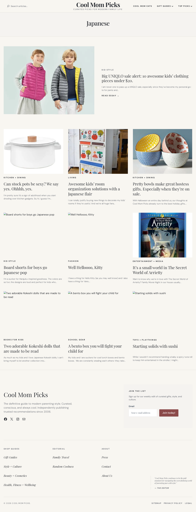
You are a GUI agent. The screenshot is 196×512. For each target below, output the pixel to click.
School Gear (76, 340)
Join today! (168, 412)
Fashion (73, 261)
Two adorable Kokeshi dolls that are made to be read (32, 349)
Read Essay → (110, 95)
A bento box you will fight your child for (95, 349)
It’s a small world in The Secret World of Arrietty (160, 270)
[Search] (8, 6)
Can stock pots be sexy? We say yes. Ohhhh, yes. (31, 186)
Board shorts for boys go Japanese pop (25, 270)
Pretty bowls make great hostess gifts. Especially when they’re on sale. (161, 188)
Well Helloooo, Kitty (85, 267)
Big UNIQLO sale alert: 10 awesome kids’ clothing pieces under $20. (145, 78)
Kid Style (108, 70)
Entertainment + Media (148, 261)
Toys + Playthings (145, 340)
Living (72, 177)
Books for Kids (14, 340)
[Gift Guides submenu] (172, 6)
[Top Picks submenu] (191, 6)
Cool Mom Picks (98, 4)
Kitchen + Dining (15, 177)
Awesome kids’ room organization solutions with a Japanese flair (94, 188)
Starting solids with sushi (155, 346)
